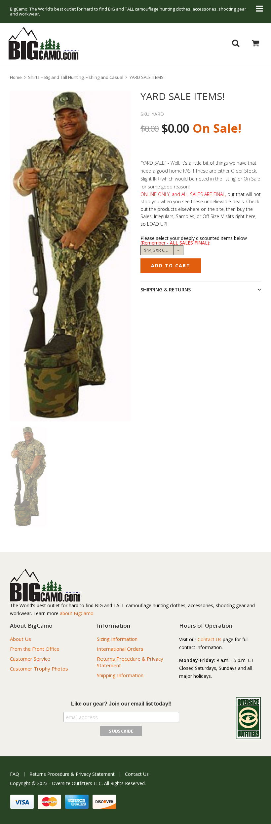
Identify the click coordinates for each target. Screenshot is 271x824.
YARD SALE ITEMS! (147, 77)
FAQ (14, 774)
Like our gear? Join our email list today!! (121, 704)
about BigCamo (77, 613)
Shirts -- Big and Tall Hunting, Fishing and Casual (75, 77)
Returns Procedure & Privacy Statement (72, 774)
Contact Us (209, 639)
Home (16, 77)
